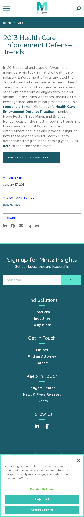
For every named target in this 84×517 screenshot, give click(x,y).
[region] (42, 485)
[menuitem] (8, 23)
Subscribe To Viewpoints (28, 157)
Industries (42, 318)
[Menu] (7, 8)
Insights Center (42, 388)
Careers (42, 363)
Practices (42, 312)
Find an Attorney (42, 356)
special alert (13, 106)
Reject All (42, 499)
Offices (42, 350)
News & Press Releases (42, 394)
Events (42, 401)
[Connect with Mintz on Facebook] (47, 428)
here (7, 146)
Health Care (12, 205)
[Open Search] (78, 8)
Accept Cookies (42, 510)
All (21, 23)
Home (7, 23)
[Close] (78, 460)
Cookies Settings (42, 489)
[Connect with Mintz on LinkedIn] (37, 428)
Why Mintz (42, 325)
